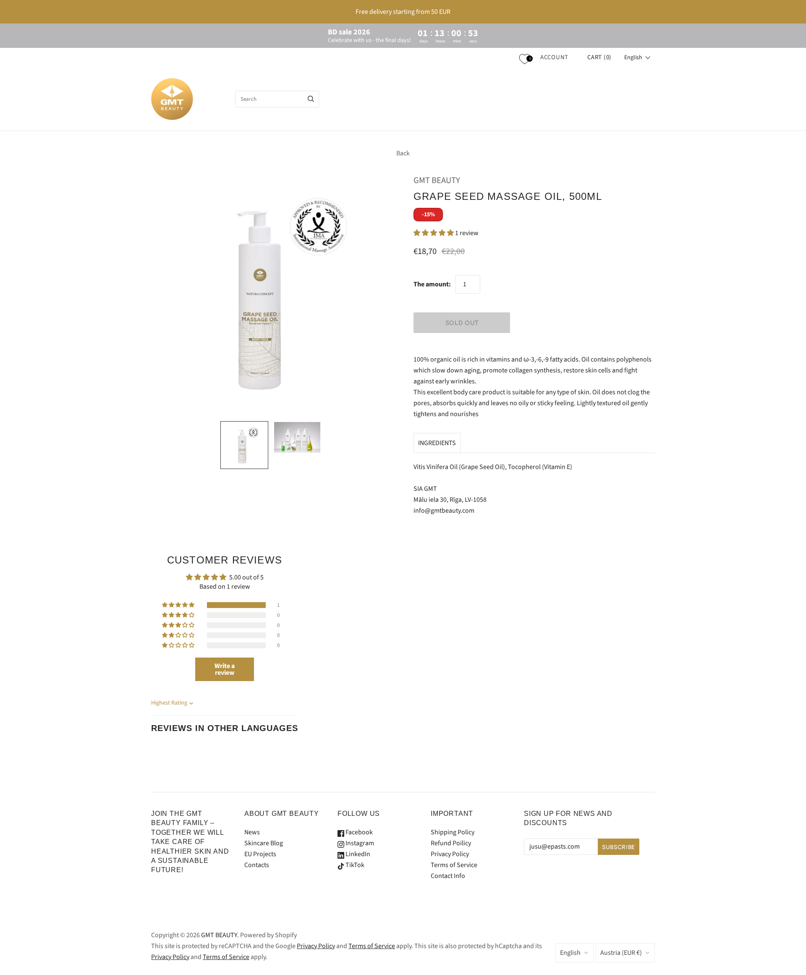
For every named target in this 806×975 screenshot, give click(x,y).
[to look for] (311, 99)
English (570, 952)
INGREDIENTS (437, 443)
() (599, 57)
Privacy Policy (450, 854)
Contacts (256, 865)
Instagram (359, 843)
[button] (637, 57)
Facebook (358, 832)
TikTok (354, 865)
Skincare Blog (263, 843)
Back (403, 153)
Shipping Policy (452, 832)
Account (554, 57)
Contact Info (448, 876)
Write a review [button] (225, 669)
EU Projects (260, 854)
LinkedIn (357, 854)
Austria (621, 952)
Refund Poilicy (451, 843)
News (252, 832)
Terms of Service (454, 865)
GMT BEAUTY (436, 180)
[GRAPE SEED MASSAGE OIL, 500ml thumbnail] (244, 445)
